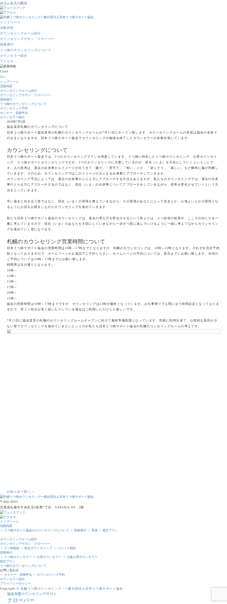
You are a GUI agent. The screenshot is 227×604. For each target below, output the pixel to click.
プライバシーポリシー (15, 583)
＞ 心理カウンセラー (47, 557)
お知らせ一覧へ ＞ (21, 491)
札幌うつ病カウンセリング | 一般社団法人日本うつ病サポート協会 (72, 588)
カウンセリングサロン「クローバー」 (26, 95)
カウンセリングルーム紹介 (18, 90)
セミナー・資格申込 (14, 112)
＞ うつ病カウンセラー (16, 557)
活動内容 (6, 86)
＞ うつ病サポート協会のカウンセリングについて (34, 530)
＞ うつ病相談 (10, 548)
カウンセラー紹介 (12, 117)
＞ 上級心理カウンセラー (80, 557)
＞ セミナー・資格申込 (16, 574)
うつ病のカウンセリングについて (23, 104)
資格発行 (6, 99)
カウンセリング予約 (14, 108)
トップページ (9, 81)
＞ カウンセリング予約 (49, 574)
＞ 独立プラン (108, 530)
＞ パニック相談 (64, 548)
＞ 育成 (92, 530)
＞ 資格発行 (78, 530)
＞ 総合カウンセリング (36, 548)
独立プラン (8, 561)
